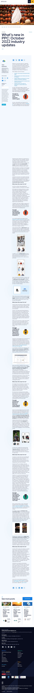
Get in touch (20, 666)
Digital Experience (5, 661)
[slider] (8, 671)
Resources (19, 664)
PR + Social (4, 654)
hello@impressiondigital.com (9, 630)
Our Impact (20, 656)
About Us (19, 652)
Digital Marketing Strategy (6, 652)
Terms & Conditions (9, 691)
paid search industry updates (19, 580)
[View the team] (5, 61)
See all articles (27, 598)
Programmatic (4, 658)
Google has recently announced (17, 219)
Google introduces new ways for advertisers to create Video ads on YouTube (20, 84)
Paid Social (4, 657)
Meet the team (20, 653)
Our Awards (20, 654)
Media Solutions (4, 660)
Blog (18, 663)
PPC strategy (16, 581)
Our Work (3, 666)
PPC (3, 607)
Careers (19, 657)
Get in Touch (14, 632)
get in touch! (24, 582)
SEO (2, 653)
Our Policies (3, 691)
